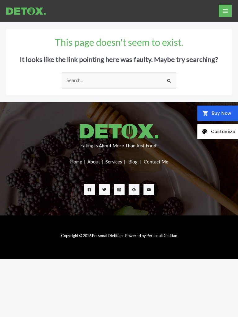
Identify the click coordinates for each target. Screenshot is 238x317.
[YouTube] (148, 189)
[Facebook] (89, 189)
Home (76, 161)
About (94, 161)
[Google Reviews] (134, 189)
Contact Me (156, 161)
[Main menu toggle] (225, 11)
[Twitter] (104, 189)
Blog (133, 161)
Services (114, 161)
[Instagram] (119, 189)
